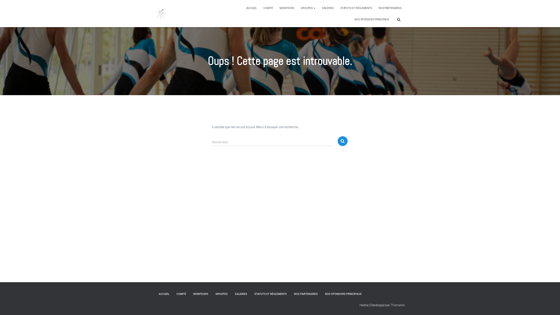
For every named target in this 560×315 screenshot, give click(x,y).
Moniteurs (287, 8)
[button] (314, 8)
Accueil (251, 8)
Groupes (307, 8)
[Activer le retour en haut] (551, 306)
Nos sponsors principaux (372, 19)
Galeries (328, 8)
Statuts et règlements (356, 8)
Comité (268, 8)
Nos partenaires (390, 8)
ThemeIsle (397, 305)
